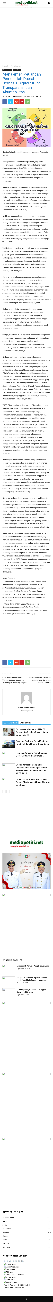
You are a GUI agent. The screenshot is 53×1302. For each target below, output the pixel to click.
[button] (49, 3)
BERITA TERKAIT (10, 723)
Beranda (5, 66)
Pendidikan (17, 70)
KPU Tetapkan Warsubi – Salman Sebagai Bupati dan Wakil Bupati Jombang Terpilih (14, 680)
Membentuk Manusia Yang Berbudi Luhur (33, 966)
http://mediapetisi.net (26, 711)
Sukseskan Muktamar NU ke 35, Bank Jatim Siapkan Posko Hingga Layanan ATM (32, 732)
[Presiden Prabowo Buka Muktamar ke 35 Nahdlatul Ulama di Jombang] (8, 744)
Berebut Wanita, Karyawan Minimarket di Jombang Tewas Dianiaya (40, 680)
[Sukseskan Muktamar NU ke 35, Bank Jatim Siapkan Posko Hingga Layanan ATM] (8, 732)
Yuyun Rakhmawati (15, 96)
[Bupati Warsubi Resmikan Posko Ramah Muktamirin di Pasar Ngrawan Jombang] (8, 782)
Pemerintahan (16, 66)
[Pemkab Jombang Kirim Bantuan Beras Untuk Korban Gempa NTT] (8, 756)
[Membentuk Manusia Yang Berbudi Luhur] (8, 969)
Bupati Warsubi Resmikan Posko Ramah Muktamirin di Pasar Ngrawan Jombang (33, 782)
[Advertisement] (26, 35)
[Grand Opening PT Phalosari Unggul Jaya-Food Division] (8, 992)
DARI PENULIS (25, 723)
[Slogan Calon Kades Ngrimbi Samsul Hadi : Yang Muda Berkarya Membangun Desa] (8, 980)
